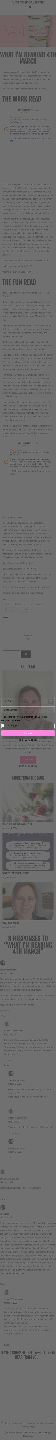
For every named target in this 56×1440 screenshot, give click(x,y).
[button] (28, 722)
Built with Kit (28, 740)
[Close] (51, 701)
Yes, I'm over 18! (12, 726)
